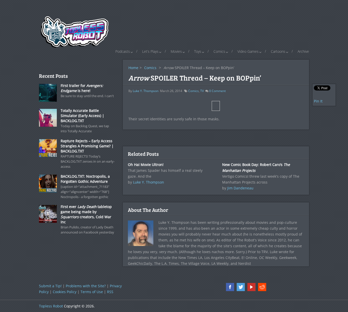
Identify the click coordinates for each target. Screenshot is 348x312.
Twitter (241, 287)
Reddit (262, 287)
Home (133, 67)
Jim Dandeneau (240, 188)
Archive (303, 51)
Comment (217, 91)
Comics (219, 51)
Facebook (230, 287)
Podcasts (122, 51)
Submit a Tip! (50, 285)
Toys (197, 51)
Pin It (318, 101)
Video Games (248, 51)
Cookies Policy (64, 291)
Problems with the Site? (86, 285)
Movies (176, 51)
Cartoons (278, 51)
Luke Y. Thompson (145, 91)
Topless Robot (51, 306)
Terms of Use (92, 291)
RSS (110, 291)
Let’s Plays (150, 51)
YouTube (251, 287)
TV (202, 91)
